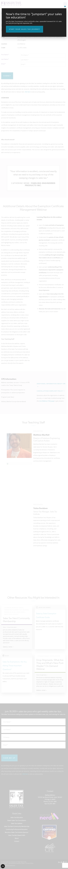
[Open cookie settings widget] (3, 866)
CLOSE (64, 5)
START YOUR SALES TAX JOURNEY (24, 29)
